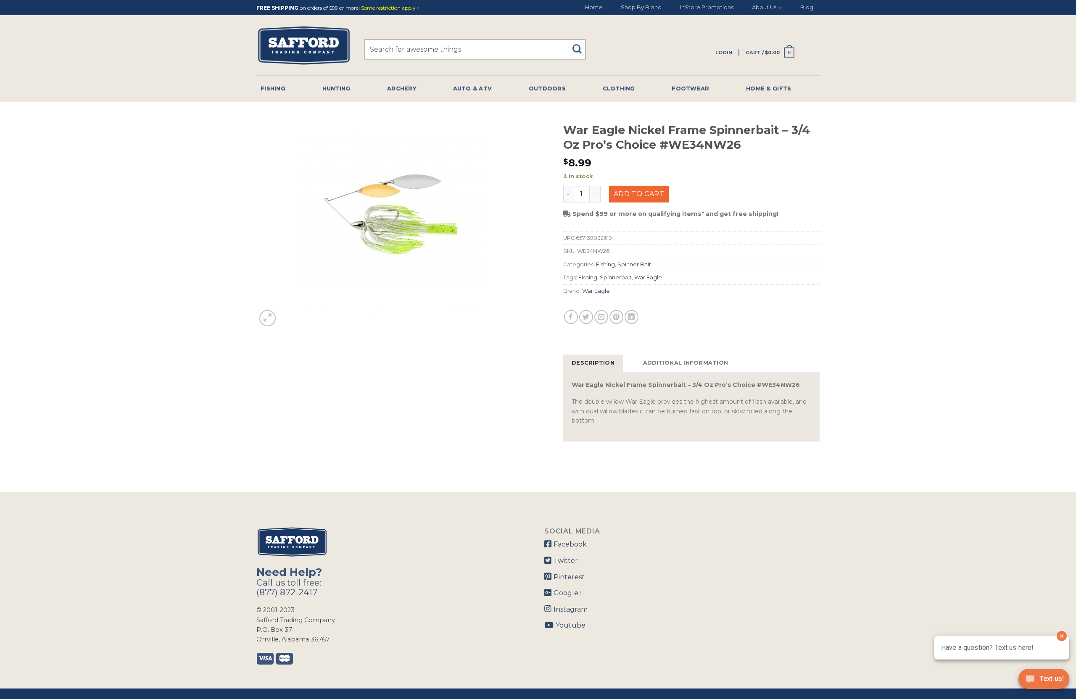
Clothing (619, 88)
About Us (764, 7)
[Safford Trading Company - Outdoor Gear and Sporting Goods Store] (303, 45)
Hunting (336, 88)
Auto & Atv (472, 88)
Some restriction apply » (390, 8)
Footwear (690, 88)
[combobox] (475, 49)
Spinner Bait (634, 264)
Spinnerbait (616, 277)
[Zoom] (267, 318)
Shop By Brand (641, 7)
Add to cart (639, 194)
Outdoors (547, 88)
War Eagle (648, 277)
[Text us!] (1044, 681)
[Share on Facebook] (571, 317)
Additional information (685, 363)
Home (593, 7)
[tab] (593, 363)
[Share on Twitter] (586, 317)
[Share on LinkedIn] (631, 317)
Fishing (273, 88)
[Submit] (580, 45)
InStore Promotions (706, 7)
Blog (806, 7)
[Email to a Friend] (601, 317)
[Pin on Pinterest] (616, 317)
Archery (401, 88)
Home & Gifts (768, 88)
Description (593, 363)
